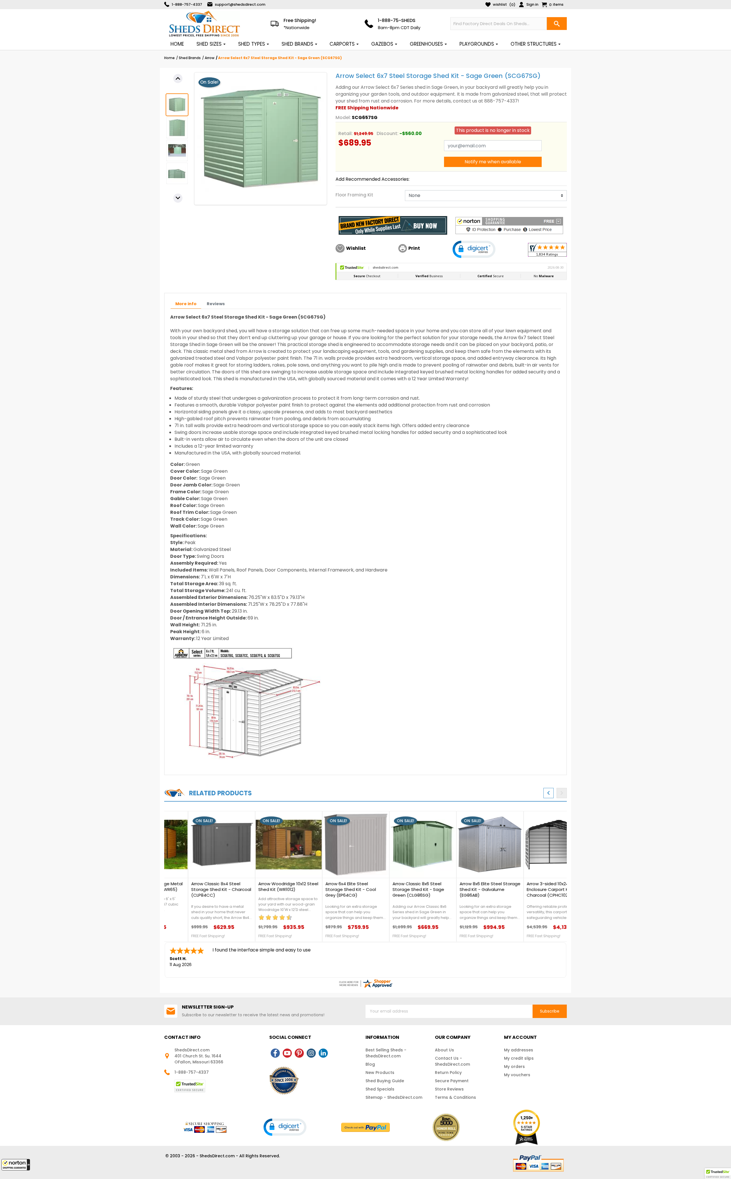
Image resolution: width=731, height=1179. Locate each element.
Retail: (345, 133)
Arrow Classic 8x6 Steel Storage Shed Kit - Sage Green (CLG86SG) (394, 889)
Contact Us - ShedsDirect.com (452, 1061)
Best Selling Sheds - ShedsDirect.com (386, 1053)
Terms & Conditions (455, 1097)
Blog (370, 1064)
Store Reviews (449, 1089)
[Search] (557, 23)
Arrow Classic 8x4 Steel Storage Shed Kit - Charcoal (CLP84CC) (197, 889)
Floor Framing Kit (354, 195)
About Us (444, 1050)
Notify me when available (493, 161)
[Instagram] (311, 1053)
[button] (15, 1164)
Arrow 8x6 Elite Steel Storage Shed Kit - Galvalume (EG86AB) (466, 889)
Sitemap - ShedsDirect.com (394, 1097)
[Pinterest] (299, 1053)
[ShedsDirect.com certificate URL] (365, 983)
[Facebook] (275, 1053)
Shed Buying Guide (385, 1081)
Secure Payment (452, 1081)
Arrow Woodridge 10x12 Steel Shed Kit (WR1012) (264, 886)
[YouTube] (287, 1053)
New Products (380, 1072)
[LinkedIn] (323, 1053)
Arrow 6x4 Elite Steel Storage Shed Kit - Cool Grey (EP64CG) (327, 889)
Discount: (387, 133)
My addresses (518, 1050)
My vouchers (517, 1075)
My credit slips (519, 1058)
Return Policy (448, 1072)
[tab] (186, 304)
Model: (343, 117)
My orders (514, 1066)
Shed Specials (380, 1089)
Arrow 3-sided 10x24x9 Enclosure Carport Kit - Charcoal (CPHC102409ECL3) (533, 889)
